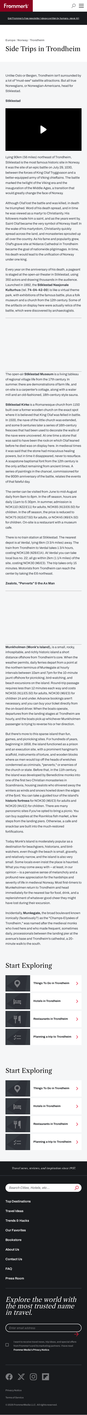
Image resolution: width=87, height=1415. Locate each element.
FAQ (8, 1268)
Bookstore (13, 1240)
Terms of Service (14, 1397)
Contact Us (13, 1259)
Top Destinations (18, 1201)
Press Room (14, 1278)
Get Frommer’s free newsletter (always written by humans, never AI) (43, 18)
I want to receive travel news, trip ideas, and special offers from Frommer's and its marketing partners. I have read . (45, 1345)
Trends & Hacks (17, 1220)
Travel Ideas (14, 1211)
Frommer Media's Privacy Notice (31, 1349)
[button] (81, 6)
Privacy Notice (13, 1390)
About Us (12, 1249)
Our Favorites (15, 1230)
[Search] (76, 1187)
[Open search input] (73, 6)
